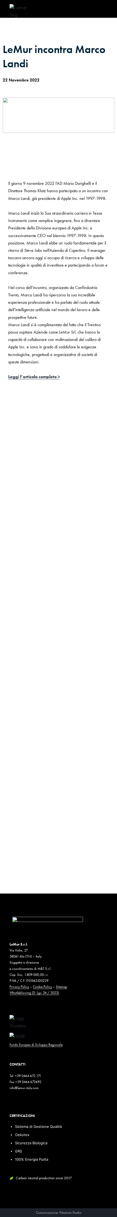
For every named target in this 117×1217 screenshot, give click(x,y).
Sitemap (61, 986)
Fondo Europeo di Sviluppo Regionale (36, 1044)
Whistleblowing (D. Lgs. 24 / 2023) (34, 992)
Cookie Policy (42, 986)
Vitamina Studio (70, 1212)
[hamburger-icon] (101, 10)
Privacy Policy (19, 986)
